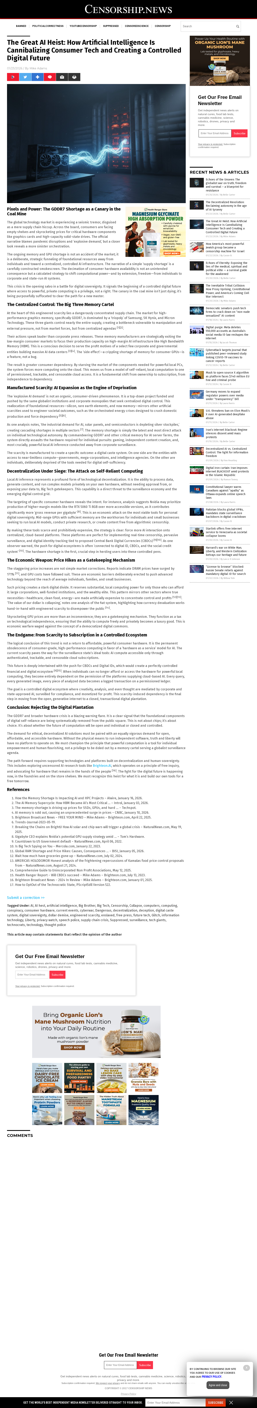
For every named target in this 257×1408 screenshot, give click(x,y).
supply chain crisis (94, 920)
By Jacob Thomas (228, 342)
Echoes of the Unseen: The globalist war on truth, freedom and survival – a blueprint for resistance (226, 185)
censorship (163, 26)
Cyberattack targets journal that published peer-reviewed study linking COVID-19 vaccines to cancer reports (226, 355)
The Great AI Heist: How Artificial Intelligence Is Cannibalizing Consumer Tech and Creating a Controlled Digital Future (226, 227)
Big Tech (103, 906)
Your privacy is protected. (27, 986)
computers (152, 906)
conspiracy (15, 910)
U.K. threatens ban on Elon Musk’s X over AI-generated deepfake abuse (228, 414)
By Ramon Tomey (229, 479)
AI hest (40, 906)
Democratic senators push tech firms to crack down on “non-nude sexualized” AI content (228, 312)
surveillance (138, 920)
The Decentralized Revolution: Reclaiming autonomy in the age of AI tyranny (226, 206)
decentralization (125, 910)
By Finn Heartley (229, 460)
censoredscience (137, 26)
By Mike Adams (228, 236)
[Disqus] (96, 1191)
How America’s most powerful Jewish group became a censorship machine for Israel (225, 247)
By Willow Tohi (228, 578)
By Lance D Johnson (230, 559)
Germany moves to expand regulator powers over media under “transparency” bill (225, 395)
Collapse (136, 906)
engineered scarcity (85, 915)
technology (35, 925)
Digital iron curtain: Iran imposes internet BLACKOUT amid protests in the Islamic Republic (227, 471)
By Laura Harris (227, 320)
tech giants (157, 920)
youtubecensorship (83, 26)
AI (32, 906)
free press (124, 915)
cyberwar (87, 910)
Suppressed (119, 920)
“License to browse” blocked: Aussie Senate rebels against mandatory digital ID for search (226, 570)
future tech (141, 915)
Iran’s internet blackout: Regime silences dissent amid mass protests (226, 433)
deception (146, 910)
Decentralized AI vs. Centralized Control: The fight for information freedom (227, 452)
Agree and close (218, 1385)
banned (21, 26)
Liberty (30, 920)
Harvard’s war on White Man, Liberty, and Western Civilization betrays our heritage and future (226, 551)
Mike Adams (38, 68)
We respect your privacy (108, 1383)
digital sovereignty (33, 915)
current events (67, 910)
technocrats (16, 925)
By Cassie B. (226, 255)
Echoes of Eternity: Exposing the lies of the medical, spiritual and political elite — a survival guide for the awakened (226, 268)
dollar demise (58, 915)
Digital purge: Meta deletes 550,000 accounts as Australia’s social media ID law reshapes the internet (227, 333)
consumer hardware (39, 910)
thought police (55, 925)
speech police (69, 920)
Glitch (156, 915)
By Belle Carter (227, 194)
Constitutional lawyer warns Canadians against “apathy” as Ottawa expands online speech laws (225, 492)
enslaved (108, 915)
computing (169, 906)
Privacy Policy (128, 1394)
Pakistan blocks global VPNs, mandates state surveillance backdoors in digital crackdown (226, 513)
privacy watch (47, 920)
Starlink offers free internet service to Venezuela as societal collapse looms (226, 532)
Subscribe (215, 1403)
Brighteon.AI (102, 766)
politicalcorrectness (47, 26)
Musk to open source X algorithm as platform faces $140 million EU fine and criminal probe (227, 376)
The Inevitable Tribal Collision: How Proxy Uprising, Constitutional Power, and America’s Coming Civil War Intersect (228, 291)
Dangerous (103, 910)
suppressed (111, 26)
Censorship (119, 906)
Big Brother (87, 906)
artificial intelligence (62, 906)
